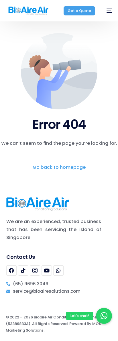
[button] (104, 316)
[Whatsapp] (58, 270)
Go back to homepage (59, 167)
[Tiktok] (23, 270)
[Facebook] (11, 270)
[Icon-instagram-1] (35, 270)
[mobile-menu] (106, 11)
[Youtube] (47, 270)
